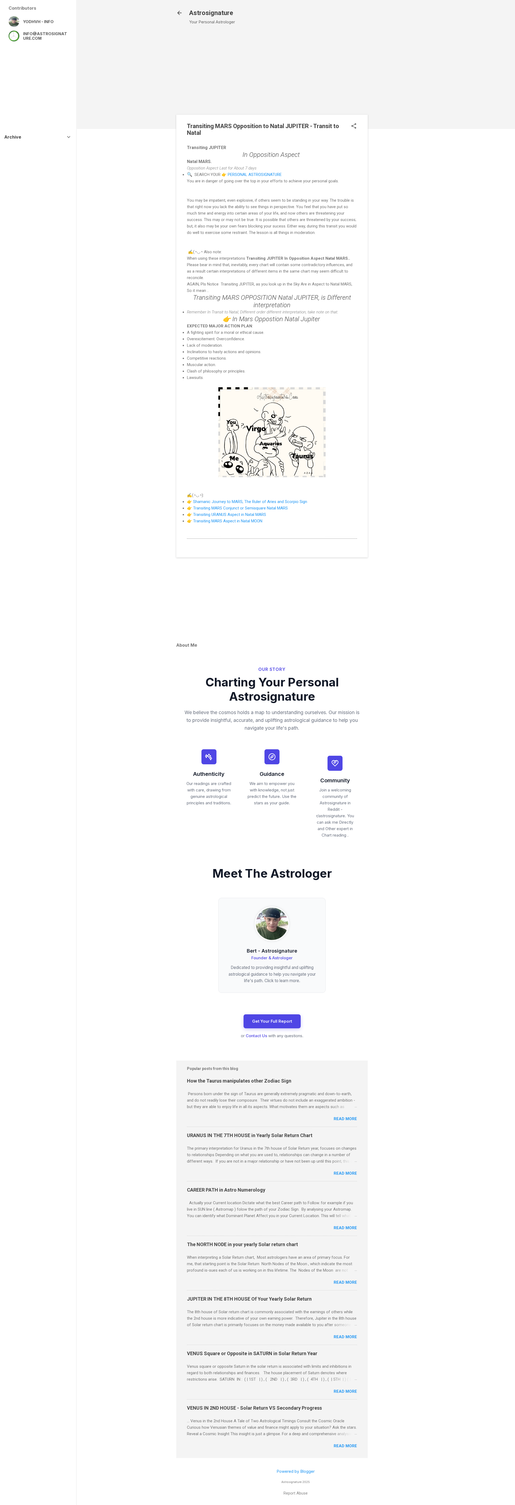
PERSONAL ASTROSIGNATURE (255, 174)
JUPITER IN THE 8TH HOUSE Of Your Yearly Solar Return (249, 1299)
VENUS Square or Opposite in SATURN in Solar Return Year (252, 1353)
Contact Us (256, 1035)
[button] (354, 126)
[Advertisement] (398, 115)
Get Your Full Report (272, 1021)
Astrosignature (211, 13)
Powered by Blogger (296, 1471)
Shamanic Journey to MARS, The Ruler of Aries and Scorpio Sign (250, 501)
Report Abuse (296, 1493)
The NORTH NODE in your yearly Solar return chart (242, 1244)
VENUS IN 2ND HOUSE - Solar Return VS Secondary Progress (254, 1408)
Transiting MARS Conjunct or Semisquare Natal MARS (240, 508)
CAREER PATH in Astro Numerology (226, 1190)
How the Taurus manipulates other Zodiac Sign (239, 1081)
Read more (345, 1118)
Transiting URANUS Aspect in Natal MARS (229, 514)
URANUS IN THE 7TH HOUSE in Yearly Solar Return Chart (249, 1135)
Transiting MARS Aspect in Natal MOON (228, 521)
